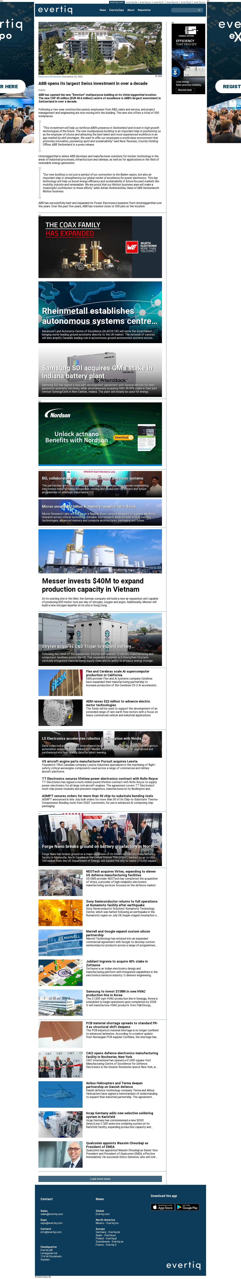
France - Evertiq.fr (106, 1244)
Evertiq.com (103, 1214)
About (130, 10)
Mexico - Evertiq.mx (107, 1223)
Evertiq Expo (116, 10)
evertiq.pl (186, 2)
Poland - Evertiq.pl (106, 1238)
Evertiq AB (55, 10)
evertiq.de (131, 2)
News (103, 10)
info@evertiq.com (51, 1232)
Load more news (100, 1179)
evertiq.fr (158, 2)
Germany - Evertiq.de (108, 1232)
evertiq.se (199, 2)
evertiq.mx (172, 2)
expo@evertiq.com (51, 1223)
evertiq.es (145, 2)
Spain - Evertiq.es (106, 1235)
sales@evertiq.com (52, 1214)
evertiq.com (117, 2)
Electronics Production (49, 76)
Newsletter (144, 10)
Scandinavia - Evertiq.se (109, 1241)
